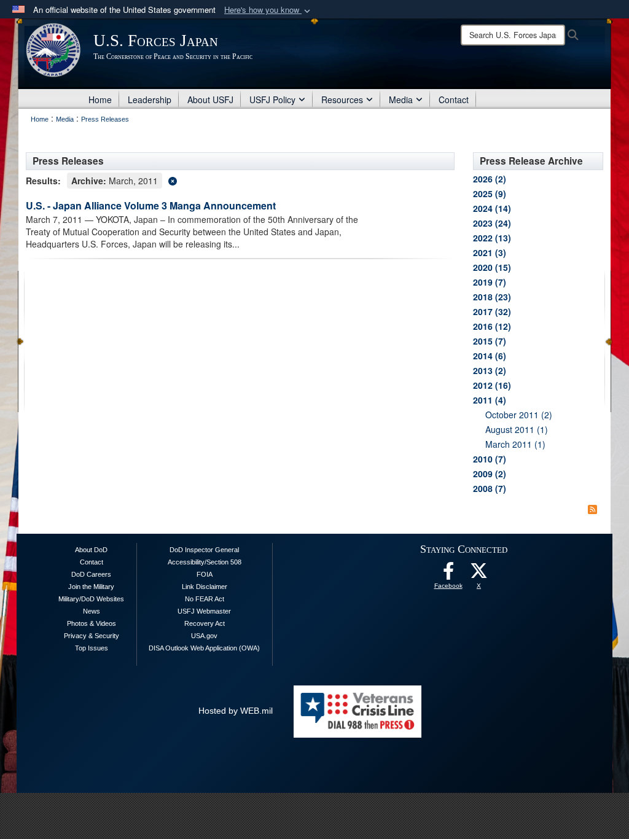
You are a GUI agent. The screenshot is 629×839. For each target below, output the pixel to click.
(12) (492, 326)
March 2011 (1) (515, 444)
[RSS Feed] (592, 509)
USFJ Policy (272, 99)
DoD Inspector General (204, 549)
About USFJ (210, 99)
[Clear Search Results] (240, 180)
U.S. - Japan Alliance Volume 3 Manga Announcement (151, 205)
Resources (342, 99)
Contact (454, 99)
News (91, 611)
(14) (492, 208)
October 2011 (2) (518, 414)
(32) (492, 311)
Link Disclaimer (204, 586)
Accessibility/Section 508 (204, 562)
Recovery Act (204, 623)
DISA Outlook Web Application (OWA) (204, 648)
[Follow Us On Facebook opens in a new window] (448, 574)
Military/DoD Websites (91, 599)
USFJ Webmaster (204, 611)
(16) (492, 385)
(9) (489, 193)
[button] (268, 10)
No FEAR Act (204, 599)
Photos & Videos (91, 623)
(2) (489, 179)
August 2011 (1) (516, 429)
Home (100, 99)
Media (401, 99)
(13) (492, 238)
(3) (489, 252)
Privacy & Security (91, 635)
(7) (489, 282)
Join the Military (91, 586)
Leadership (149, 99)
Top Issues (91, 648)
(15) (492, 267)
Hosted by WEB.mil (235, 711)
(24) (492, 223)
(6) (489, 355)
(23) (492, 297)
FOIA (205, 574)
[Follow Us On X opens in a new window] (479, 574)
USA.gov (204, 635)
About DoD (91, 549)
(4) (489, 400)
